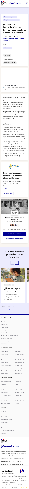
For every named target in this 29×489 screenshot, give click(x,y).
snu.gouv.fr (4, 464)
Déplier (5, 188)
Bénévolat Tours (4, 362)
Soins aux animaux (5, 324)
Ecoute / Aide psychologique (7, 341)
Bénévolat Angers (19, 368)
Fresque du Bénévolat (6, 417)
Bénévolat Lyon (4, 360)
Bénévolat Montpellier (20, 360)
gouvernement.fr (18, 458)
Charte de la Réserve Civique (7, 414)
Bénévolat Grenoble (19, 357)
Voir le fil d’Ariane (5, 10)
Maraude (3, 321)
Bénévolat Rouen (5, 354)
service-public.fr (5, 461)
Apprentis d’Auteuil (5, 403)
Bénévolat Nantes (19, 371)
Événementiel (4, 343)
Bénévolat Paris (4, 351)
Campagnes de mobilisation (7, 430)
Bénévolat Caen (18, 373)
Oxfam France (18, 381)
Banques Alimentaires (6, 381)
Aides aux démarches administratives (9, 335)
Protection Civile (5, 400)
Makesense (3, 384)
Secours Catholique (19, 392)
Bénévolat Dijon (18, 365)
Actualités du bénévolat (6, 419)
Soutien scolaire (4, 332)
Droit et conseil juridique (6, 338)
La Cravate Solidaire (19, 389)
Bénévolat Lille (18, 351)
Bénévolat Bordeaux (5, 368)
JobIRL (16, 387)
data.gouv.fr (16, 461)
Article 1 (17, 384)
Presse (2, 428)
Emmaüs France (4, 392)
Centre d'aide (4, 411)
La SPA (2, 389)
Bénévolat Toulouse (19, 354)
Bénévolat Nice (4, 373)
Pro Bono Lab (18, 403)
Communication (4, 422)
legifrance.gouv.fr (6, 458)
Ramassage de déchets (6, 330)
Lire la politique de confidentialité (8, 482)
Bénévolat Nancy (5, 371)
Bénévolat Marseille (19, 362)
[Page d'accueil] (15, 3)
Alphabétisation (4, 327)
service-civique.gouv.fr (16, 464)
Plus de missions (14, 310)
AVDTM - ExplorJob (5, 387)
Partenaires (3, 425)
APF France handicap (6, 395)
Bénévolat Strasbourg (6, 365)
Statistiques (3, 433)
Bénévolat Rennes (5, 357)
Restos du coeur (18, 395)
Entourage (17, 398)
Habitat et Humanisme (6, 398)
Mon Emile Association (20, 400)
